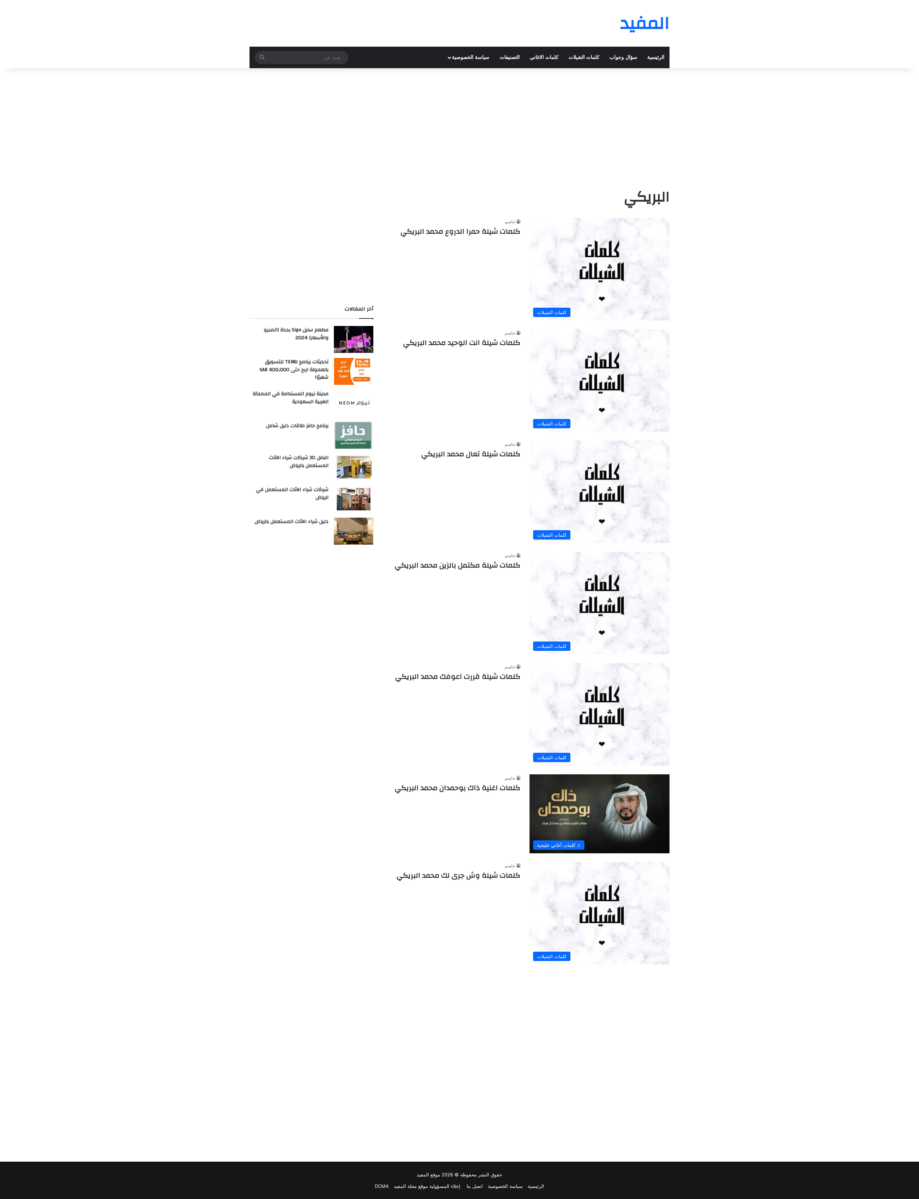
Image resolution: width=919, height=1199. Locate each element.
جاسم (510, 221)
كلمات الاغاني (544, 57)
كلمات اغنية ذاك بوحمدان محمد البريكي (458, 787)
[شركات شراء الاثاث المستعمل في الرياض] (353, 499)
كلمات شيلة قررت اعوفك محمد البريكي (458, 676)
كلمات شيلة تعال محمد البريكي (471, 454)
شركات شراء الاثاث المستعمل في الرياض (292, 493)
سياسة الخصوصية (470, 57)
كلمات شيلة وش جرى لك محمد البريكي (459, 875)
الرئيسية (655, 57)
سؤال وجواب (623, 57)
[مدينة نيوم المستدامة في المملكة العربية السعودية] (353, 403)
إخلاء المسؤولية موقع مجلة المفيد (427, 1186)
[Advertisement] (459, 125)
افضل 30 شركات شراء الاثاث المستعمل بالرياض (298, 461)
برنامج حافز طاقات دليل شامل (297, 425)
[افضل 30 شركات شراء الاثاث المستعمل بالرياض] (353, 467)
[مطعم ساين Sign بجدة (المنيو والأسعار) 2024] (353, 339)
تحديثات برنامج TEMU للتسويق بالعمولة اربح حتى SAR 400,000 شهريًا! (294, 369)
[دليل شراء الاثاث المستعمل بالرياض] (353, 531)
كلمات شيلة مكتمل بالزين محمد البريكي (458, 565)
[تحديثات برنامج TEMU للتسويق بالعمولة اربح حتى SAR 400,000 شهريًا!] (353, 371)
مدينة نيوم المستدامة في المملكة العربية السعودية (290, 397)
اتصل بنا (474, 1186)
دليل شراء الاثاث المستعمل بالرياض (291, 521)
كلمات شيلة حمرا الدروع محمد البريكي (461, 231)
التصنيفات (510, 57)
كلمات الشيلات (584, 57)
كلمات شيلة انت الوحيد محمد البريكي (462, 342)
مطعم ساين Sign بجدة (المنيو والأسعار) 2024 (296, 333)
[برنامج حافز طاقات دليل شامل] (353, 435)
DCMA (382, 1186)
